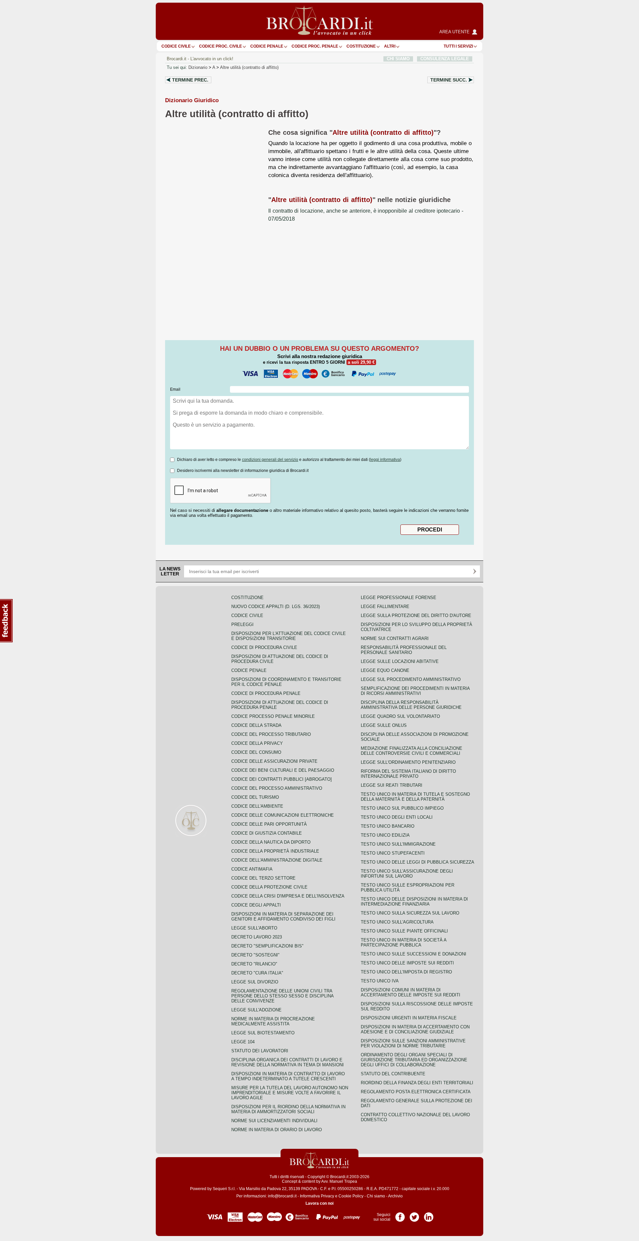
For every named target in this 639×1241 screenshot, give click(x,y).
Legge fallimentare (385, 606)
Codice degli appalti (256, 905)
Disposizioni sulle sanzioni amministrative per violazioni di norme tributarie (413, 1043)
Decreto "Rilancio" (254, 963)
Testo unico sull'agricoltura (397, 922)
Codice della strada (256, 725)
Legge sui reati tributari (391, 785)
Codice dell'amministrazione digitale (276, 860)
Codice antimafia (252, 869)
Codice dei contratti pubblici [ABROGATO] (281, 779)
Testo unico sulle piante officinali (404, 931)
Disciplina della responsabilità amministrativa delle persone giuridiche (411, 705)
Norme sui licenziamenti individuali (274, 1120)
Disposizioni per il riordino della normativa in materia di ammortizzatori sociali (288, 1109)
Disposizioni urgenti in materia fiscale (409, 1017)
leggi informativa (385, 459)
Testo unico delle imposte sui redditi (407, 962)
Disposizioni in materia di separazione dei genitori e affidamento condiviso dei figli (283, 917)
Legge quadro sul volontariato (400, 716)
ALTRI (389, 46)
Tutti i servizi (458, 46)
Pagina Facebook (400, 1214)
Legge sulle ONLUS (384, 725)
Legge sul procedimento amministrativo (411, 679)
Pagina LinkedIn (428, 1214)
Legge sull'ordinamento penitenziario (408, 762)
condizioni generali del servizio (270, 459)
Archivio (395, 1196)
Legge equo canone (385, 670)
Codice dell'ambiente (257, 806)
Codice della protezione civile (269, 887)
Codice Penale (266, 46)
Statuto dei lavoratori (259, 1050)
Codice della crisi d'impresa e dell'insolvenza (287, 896)
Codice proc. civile (220, 46)
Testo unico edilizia (385, 835)
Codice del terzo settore (263, 878)
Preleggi (242, 624)
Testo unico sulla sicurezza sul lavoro (410, 913)
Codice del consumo (256, 752)
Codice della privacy (257, 743)
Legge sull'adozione (256, 1009)
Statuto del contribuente (393, 1073)
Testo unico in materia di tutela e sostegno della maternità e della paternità (415, 797)
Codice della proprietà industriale (275, 851)
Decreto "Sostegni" (255, 954)
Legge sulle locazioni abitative (400, 661)
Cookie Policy (350, 1196)
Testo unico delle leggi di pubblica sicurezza (417, 862)
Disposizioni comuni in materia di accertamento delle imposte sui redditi (410, 992)
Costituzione (361, 46)
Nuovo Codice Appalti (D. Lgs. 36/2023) (275, 606)
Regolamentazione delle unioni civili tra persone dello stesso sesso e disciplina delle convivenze (282, 995)
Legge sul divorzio (254, 981)
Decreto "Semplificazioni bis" (267, 945)
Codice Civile (176, 46)
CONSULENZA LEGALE (444, 58)
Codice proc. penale (315, 46)
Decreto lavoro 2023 (256, 936)
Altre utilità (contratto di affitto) (249, 67)
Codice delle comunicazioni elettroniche (282, 815)
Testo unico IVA (380, 980)
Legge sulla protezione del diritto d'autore (416, 615)
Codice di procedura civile (264, 647)
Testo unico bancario (387, 826)
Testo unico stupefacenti (393, 853)
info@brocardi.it (282, 1196)
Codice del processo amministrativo (276, 788)
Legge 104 (243, 1041)
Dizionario (197, 67)
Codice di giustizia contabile (266, 833)
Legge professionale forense (398, 597)
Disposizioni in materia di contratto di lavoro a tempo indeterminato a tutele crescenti (288, 1076)
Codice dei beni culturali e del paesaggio (282, 770)
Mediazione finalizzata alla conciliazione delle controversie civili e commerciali (411, 751)
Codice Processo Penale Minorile (273, 716)
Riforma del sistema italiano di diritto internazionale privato (408, 774)
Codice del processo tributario (271, 734)
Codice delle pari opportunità (269, 824)
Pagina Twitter (414, 1214)
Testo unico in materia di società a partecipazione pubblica (403, 942)
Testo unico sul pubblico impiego (402, 808)
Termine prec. (190, 80)
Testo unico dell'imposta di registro (406, 971)
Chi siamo (376, 1196)
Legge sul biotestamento (263, 1032)
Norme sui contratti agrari (395, 638)
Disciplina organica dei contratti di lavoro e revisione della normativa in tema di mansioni (287, 1062)
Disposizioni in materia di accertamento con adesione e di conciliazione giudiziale (415, 1029)
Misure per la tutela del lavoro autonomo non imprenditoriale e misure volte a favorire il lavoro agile (289, 1092)
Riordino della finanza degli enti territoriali (417, 1082)
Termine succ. (448, 80)
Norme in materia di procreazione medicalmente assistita (273, 1021)
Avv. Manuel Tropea (339, 1181)
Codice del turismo (255, 797)
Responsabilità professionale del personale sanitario (404, 650)
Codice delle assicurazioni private (274, 761)
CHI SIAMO (398, 58)
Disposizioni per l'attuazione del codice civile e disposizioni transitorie (288, 636)
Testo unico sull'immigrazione (398, 844)
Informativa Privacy (317, 1196)
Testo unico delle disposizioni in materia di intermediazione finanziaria (414, 902)
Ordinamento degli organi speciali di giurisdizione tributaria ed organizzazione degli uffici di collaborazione (414, 1059)
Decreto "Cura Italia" (257, 972)
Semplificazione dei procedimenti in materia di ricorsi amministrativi (415, 691)
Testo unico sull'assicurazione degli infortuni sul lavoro (407, 874)
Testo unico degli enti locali (397, 817)
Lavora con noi (319, 1203)
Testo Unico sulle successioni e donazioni (413, 953)
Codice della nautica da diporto (271, 842)
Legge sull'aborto (254, 928)
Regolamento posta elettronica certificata (416, 1091)
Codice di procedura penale (266, 693)
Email (175, 389)
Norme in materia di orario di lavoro (276, 1129)
